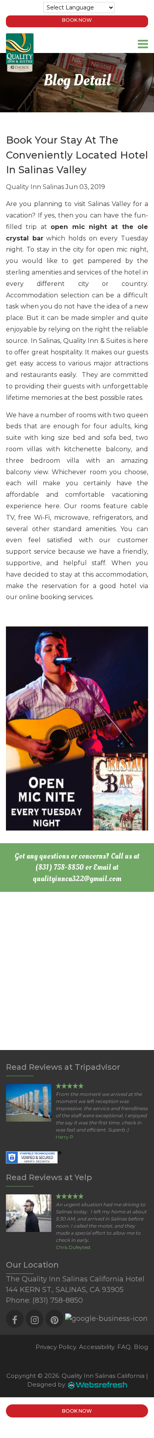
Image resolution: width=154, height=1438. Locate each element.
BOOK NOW (77, 20)
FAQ (124, 1347)
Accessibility (96, 1347)
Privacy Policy (56, 1347)
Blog (141, 1347)
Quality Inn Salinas (35, 187)
